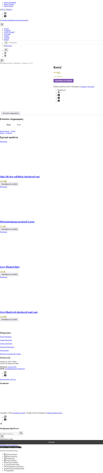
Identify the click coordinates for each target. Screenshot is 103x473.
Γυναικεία (7, 30)
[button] (10, 447)
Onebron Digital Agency (54, 413)
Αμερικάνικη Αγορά (6, 63)
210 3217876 (12, 367)
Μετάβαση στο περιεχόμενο (9, 445)
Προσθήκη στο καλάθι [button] (9, 184)
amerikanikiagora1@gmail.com (15, 369)
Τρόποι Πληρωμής (6, 340)
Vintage (6, 36)
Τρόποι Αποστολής (6, 343)
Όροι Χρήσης (4, 350)
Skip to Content (9, 4)
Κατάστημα (17, 63)
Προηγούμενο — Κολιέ (7, 131)
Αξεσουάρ (7, 34)
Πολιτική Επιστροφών (7, 347)
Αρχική (6, 28)
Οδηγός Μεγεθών (5, 337)
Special (6, 39)
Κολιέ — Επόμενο (6, 133)
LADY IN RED (9, 32)
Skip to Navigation (10, 2)
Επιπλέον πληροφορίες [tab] (11, 113)
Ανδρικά (6, 38)
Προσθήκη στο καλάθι (63, 81)
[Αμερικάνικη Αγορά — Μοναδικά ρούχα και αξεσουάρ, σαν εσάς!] (14, 20)
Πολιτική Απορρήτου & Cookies (10, 354)
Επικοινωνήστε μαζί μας (8, 379)
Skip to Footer (8, 6)
